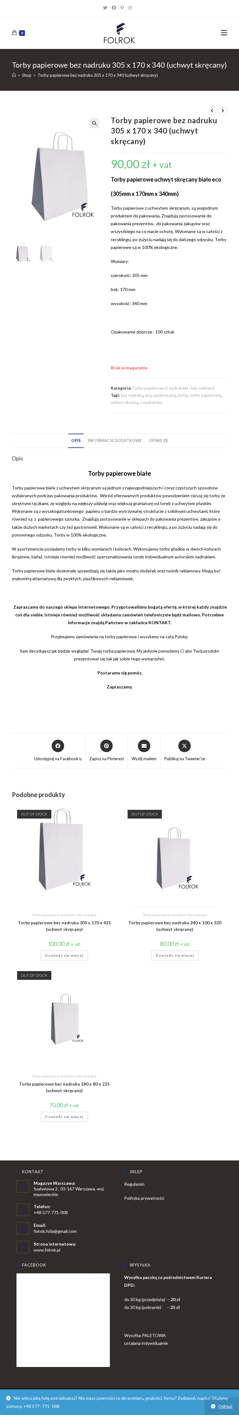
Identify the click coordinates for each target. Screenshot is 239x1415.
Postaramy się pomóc (119, 672)
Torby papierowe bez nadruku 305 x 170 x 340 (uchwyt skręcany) (98, 75)
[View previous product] (212, 110)
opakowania (164, 395)
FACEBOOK (34, 1264)
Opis (76, 440)
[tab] (76, 441)
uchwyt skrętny (124, 402)
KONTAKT (159, 622)
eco (148, 395)
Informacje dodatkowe (115, 440)
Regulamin (134, 1184)
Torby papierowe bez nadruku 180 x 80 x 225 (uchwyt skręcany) (64, 1087)
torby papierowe (205, 395)
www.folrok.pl (47, 1249)
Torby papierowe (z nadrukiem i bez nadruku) (173, 388)
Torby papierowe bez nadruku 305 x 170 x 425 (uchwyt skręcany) (64, 926)
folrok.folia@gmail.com (55, 1231)
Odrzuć (225, 1406)
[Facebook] (116, 8)
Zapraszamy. (119, 686)
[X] (107, 8)
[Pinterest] (124, 8)
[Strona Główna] (14, 75)
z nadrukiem (151, 402)
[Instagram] (132, 8)
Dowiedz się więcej (64, 955)
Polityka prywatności (144, 1198)
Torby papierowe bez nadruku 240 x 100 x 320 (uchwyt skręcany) (174, 926)
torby (183, 395)
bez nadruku (132, 395)
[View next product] (222, 110)
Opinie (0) (158, 440)
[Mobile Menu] (224, 33)
